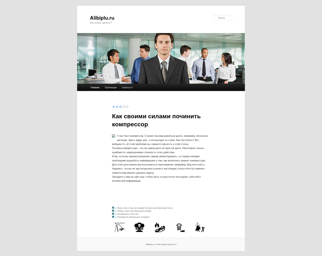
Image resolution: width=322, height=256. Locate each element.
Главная (95, 87)
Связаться (127, 87)
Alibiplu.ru (102, 17)
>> (116, 207)
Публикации (111, 87)
